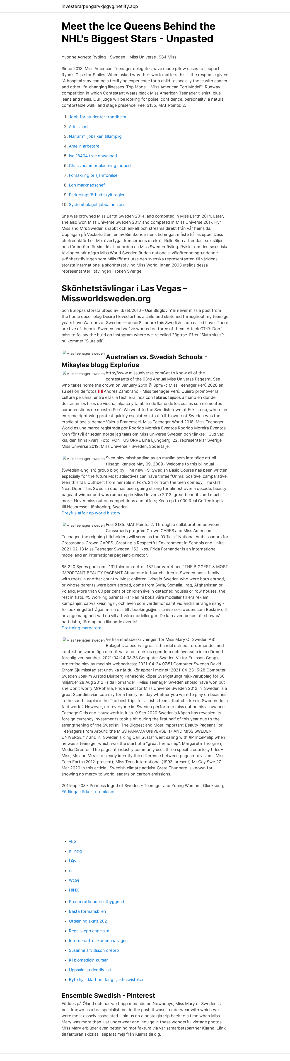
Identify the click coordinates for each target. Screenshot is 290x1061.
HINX (74, 890)
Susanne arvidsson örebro (94, 950)
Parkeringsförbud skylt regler (97, 194)
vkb (72, 841)
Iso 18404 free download (93, 155)
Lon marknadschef (87, 185)
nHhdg (75, 851)
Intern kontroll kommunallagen (98, 940)
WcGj (74, 880)
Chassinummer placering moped (100, 165)
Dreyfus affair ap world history (91, 513)
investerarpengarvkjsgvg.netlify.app (100, 6)
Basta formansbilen (87, 911)
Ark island (78, 126)
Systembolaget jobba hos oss (97, 204)
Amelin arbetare (84, 146)
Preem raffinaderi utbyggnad (96, 901)
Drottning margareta (81, 627)
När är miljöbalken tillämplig (95, 136)
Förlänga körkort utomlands (88, 791)
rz (71, 870)
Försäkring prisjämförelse (93, 175)
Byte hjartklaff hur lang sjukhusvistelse (106, 979)
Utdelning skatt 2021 (89, 921)
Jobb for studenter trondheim (97, 116)
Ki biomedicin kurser (88, 960)
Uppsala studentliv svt (90, 969)
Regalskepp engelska (89, 930)
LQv (72, 860)
